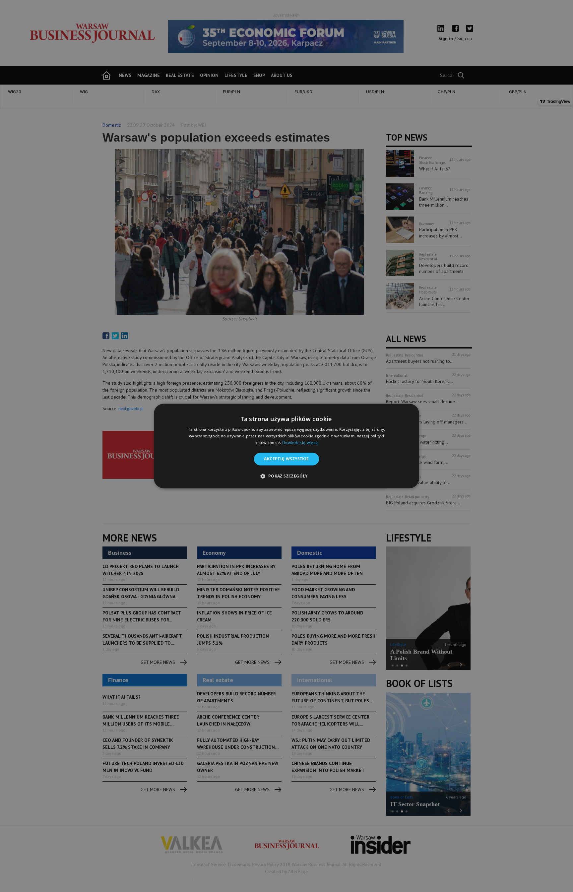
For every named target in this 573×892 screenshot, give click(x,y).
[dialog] (286, 446)
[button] (286, 476)
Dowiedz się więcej (300, 442)
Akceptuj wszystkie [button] (286, 459)
